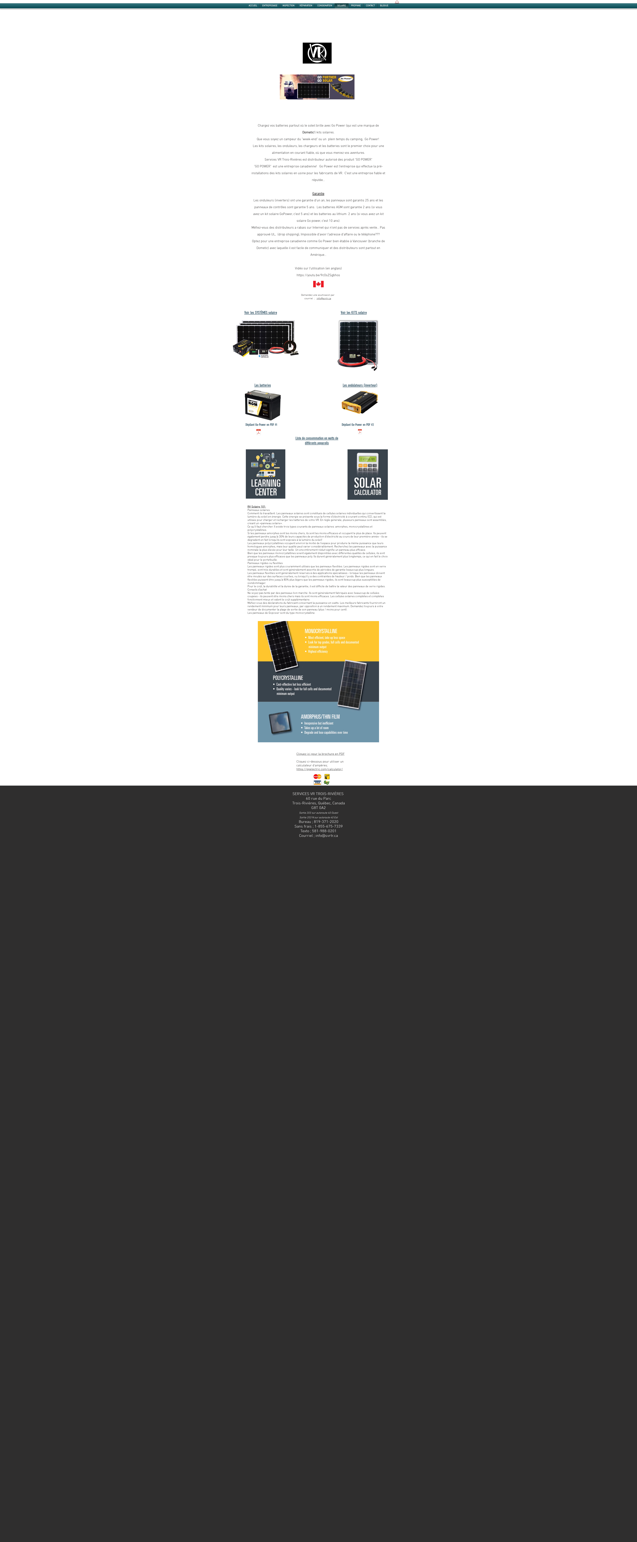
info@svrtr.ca (324, 298)
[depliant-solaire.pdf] (258, 432)
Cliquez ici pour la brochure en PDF (320, 754)
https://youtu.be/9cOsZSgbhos (318, 275)
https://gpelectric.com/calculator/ (319, 769)
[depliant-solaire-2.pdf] (360, 432)
